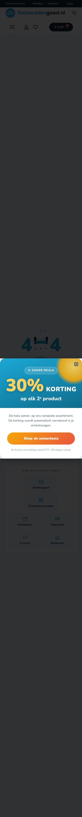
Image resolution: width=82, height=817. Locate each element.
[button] (76, 364)
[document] (41, 408)
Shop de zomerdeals (41, 438)
